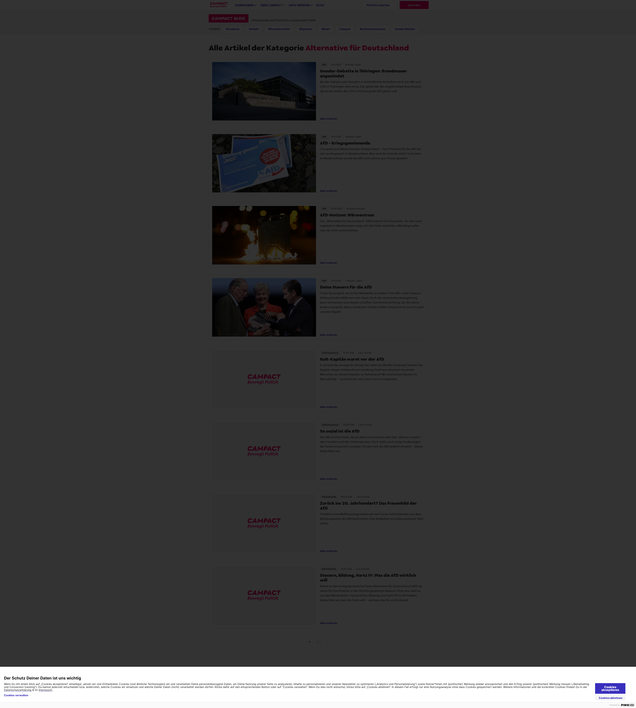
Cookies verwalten (16, 695)
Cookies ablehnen (610, 698)
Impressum (45, 690)
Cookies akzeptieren (610, 688)
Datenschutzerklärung (17, 690)
